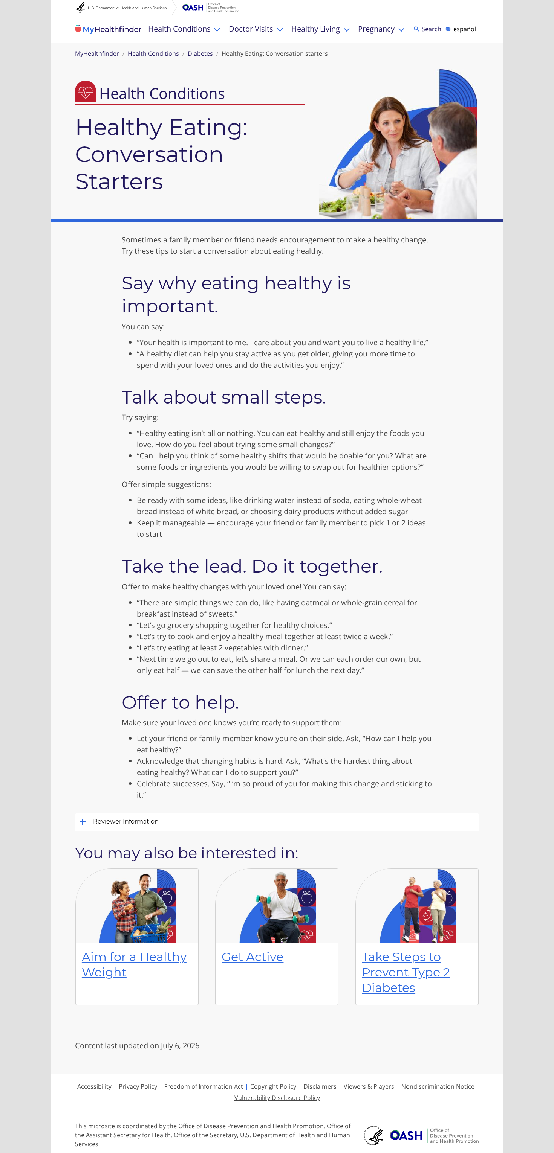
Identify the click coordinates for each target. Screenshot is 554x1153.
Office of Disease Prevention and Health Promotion (211, 7)
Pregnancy (376, 29)
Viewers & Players (369, 1086)
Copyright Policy (273, 1086)
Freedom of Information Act (203, 1086)
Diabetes (200, 53)
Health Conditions (179, 29)
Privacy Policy (138, 1086)
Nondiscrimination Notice (437, 1086)
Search (432, 28)
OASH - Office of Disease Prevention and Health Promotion (434, 1135)
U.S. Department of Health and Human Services (126, 7)
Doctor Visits (251, 29)
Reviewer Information (126, 821)
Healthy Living (315, 29)
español (464, 29)
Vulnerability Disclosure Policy (277, 1098)
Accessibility (94, 1086)
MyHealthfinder (108, 29)
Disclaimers (320, 1086)
